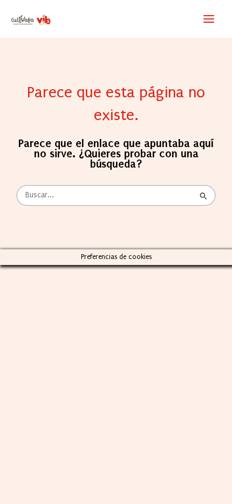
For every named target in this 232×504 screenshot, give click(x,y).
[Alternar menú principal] (208, 18)
